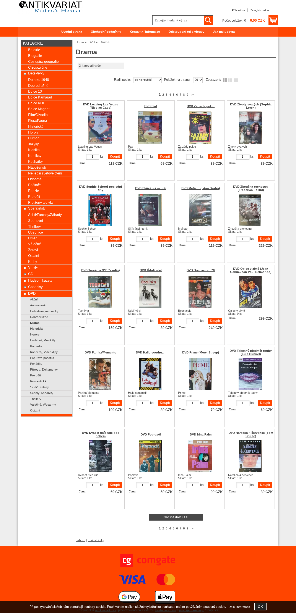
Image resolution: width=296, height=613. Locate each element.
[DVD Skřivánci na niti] (150, 210)
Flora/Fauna (37, 121)
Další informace (239, 606)
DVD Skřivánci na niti (150, 188)
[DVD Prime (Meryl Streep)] (200, 374)
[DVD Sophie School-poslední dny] (100, 210)
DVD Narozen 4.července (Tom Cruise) (251, 434)
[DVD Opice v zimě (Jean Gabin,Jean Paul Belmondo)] (250, 292)
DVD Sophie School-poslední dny (100, 188)
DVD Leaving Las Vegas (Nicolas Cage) (100, 106)
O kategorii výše (90, 65)
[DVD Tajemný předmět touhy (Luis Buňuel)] (250, 374)
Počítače (35, 185)
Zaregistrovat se (259, 10)
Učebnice (35, 232)
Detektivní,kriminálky (44, 311)
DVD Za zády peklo (201, 106)
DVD (32, 293)
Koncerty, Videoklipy (44, 352)
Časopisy (35, 287)
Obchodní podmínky (106, 31)
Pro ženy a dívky (41, 202)
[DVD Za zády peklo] (200, 127)
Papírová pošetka (42, 358)
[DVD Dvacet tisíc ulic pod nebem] (100, 456)
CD (30, 274)
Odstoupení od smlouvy (186, 31)
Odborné (35, 179)
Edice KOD (37, 103)
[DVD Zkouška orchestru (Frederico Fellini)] (250, 210)
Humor (33, 138)
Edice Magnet (38, 109)
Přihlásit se (238, 10)
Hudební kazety (40, 280)
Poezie (33, 191)
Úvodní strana (71, 31)
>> (192, 94)
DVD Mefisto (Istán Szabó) (200, 188)
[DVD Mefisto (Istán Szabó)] (200, 210)
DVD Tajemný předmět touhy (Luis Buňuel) (251, 352)
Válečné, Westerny (43, 404)
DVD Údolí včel (151, 270)
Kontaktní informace (145, 31)
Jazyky (33, 144)
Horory (33, 132)
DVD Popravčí (151, 434)
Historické (36, 126)
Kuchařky (35, 161)
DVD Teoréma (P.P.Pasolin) (100, 270)
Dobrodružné (38, 85)
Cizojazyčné (37, 67)
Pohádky (36, 363)
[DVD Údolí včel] (150, 292)
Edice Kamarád (40, 97)
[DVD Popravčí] (150, 456)
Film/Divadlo (38, 115)
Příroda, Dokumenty (44, 369)
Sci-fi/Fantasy (39, 387)
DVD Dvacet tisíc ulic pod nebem (100, 434)
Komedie (36, 346)
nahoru (80, 540)
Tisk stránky (96, 540)
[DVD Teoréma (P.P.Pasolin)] (100, 292)
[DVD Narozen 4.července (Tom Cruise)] (250, 456)
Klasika (34, 150)
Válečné (34, 244)
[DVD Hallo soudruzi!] (150, 374)
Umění (33, 238)
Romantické (38, 381)
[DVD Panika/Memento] (100, 374)
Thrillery (34, 226)
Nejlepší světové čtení (45, 173)
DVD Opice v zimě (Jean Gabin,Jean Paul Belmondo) (251, 270)
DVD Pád (150, 106)
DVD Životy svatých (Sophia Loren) (251, 106)
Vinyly (33, 267)
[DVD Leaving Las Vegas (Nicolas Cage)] (100, 127)
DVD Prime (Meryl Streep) (200, 352)
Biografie (35, 56)
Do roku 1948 (38, 80)
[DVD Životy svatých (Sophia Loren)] (250, 127)
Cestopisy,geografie (43, 61)
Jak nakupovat (224, 31)
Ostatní (33, 256)
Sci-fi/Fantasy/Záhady (45, 215)
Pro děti (34, 196)
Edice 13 (35, 91)
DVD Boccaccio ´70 (201, 270)
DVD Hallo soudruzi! (151, 352)
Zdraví (33, 250)
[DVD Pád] (150, 127)
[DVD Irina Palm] (200, 456)
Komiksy (34, 156)
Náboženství (37, 167)
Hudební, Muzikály (42, 340)
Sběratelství (37, 208)
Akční (34, 299)
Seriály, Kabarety (41, 393)
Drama (34, 322)
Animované (38, 305)
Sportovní (35, 221)
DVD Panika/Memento (100, 352)
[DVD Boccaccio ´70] (200, 292)
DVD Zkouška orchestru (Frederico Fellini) (250, 188)
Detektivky (36, 73)
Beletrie (34, 50)
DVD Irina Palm (200, 434)
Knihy (32, 261)
